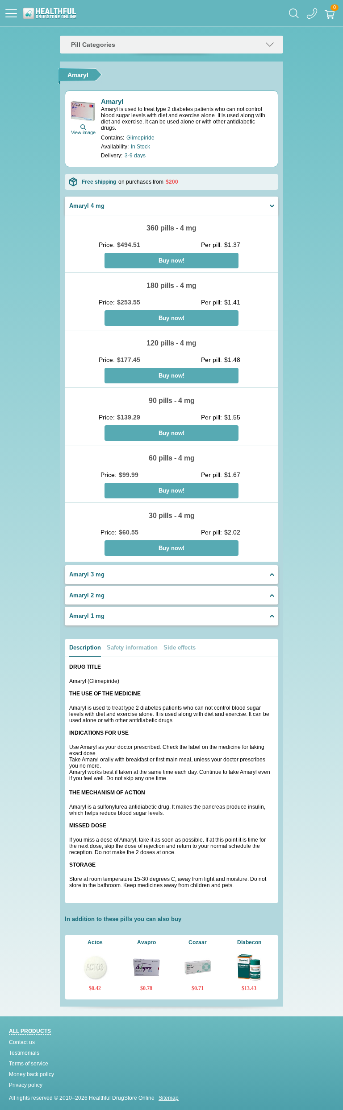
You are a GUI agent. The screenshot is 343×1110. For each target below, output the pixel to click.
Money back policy (31, 1074)
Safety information (132, 647)
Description (85, 647)
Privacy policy (25, 1085)
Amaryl (112, 101)
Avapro (146, 942)
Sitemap (169, 1098)
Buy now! (171, 260)
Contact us (22, 1042)
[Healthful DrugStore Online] (49, 13)
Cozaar (197, 942)
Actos (95, 942)
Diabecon (249, 942)
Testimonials (24, 1053)
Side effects (179, 647)
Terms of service (28, 1064)
